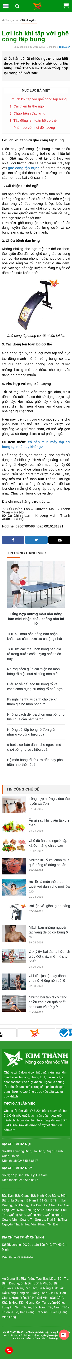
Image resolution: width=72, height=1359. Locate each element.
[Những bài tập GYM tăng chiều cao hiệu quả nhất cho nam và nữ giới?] (14, 1006)
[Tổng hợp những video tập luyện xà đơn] (14, 808)
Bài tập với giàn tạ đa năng (49, 906)
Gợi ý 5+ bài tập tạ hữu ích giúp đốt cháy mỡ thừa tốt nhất (49, 956)
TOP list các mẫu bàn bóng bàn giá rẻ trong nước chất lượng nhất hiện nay (34, 654)
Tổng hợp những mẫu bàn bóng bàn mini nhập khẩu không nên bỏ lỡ (36, 619)
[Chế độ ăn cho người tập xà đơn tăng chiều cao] (14, 845)
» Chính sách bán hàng (45, 1338)
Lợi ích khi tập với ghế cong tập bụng (38, 99)
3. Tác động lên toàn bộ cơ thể (33, 120)
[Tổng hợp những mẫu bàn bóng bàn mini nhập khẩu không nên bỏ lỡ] (36, 584)
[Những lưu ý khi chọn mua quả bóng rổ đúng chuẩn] (14, 866)
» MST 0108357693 (12, 1332)
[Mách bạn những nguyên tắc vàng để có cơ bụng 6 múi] (14, 937)
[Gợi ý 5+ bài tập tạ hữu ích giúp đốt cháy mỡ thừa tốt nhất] (14, 956)
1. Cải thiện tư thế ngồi (27, 106)
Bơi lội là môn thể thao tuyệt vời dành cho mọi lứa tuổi (49, 886)
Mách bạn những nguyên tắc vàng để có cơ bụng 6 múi (48, 932)
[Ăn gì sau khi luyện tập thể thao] (14, 825)
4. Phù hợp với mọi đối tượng (32, 128)
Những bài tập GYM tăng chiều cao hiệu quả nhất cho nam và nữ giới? (48, 1002)
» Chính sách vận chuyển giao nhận (38, 1335)
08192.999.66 (11, 1350)
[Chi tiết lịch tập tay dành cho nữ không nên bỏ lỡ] (14, 981)
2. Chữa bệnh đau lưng (27, 113)
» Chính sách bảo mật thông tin (42, 1332)
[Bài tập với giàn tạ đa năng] (14, 919)
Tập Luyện (64, 47)
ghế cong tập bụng (23, 168)
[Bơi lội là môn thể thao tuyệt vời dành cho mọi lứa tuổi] (14, 887)
